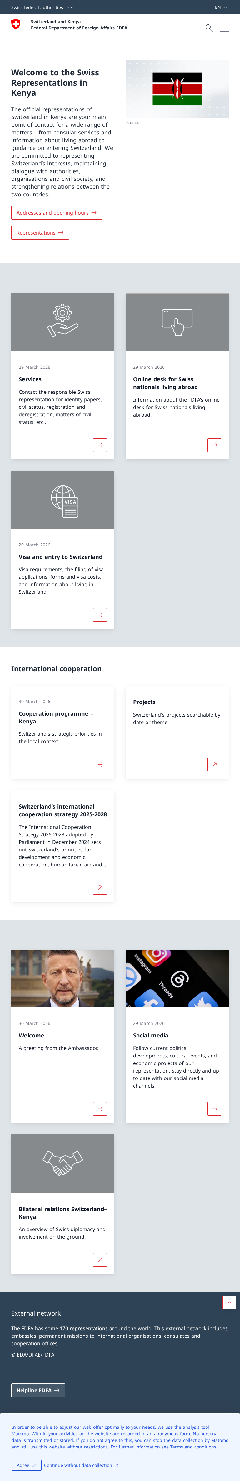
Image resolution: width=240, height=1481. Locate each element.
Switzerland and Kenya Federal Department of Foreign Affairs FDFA (79, 24)
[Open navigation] (224, 28)
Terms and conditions (193, 1447)
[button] (229, 1302)
